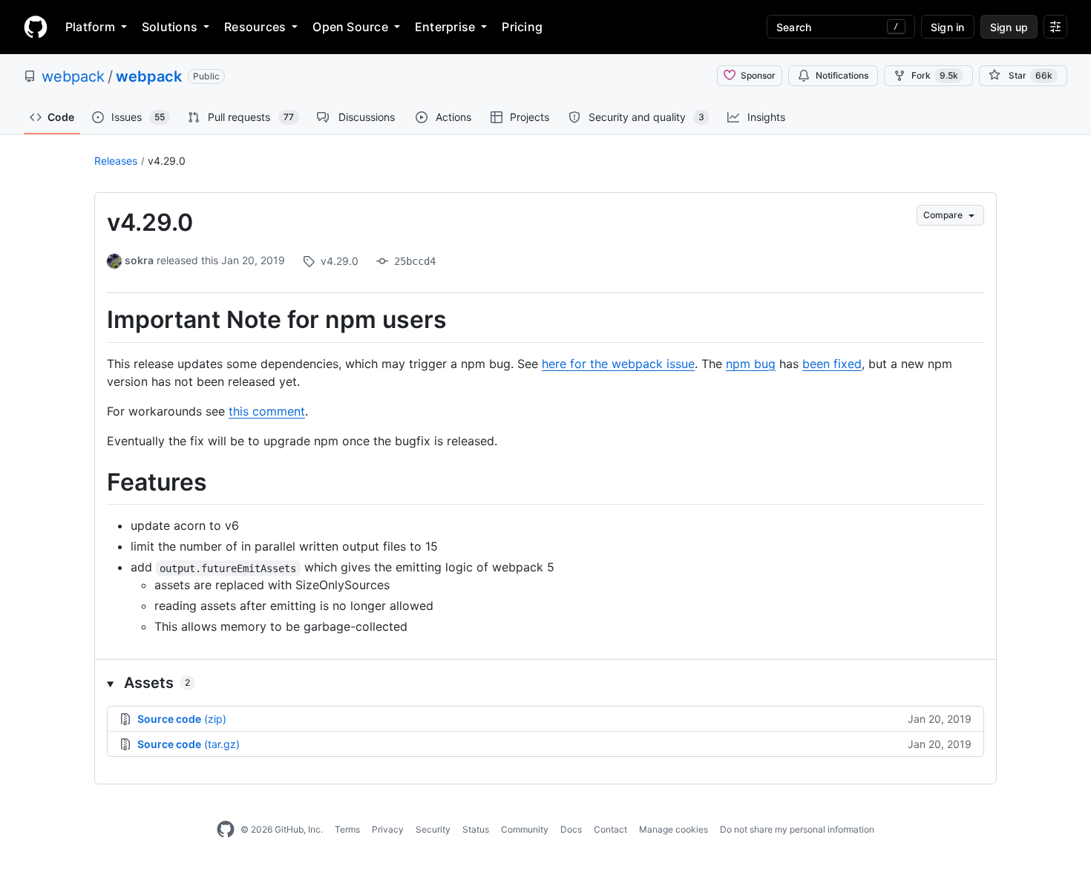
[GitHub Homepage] (226, 829)
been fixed (832, 363)
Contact (610, 829)
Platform (90, 26)
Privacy (388, 829)
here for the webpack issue (618, 363)
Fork (934, 75)
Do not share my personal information (797, 829)
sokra (139, 260)
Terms (347, 829)
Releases (115, 160)
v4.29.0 (167, 160)
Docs (571, 829)
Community (524, 829)
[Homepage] (35, 27)
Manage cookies (673, 829)
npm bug (751, 363)
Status (475, 829)
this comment (267, 411)
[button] (545, 683)
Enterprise (445, 26)
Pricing (522, 26)
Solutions (169, 26)
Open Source (350, 26)
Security (433, 829)
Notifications (842, 75)
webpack (73, 76)
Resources (255, 26)
